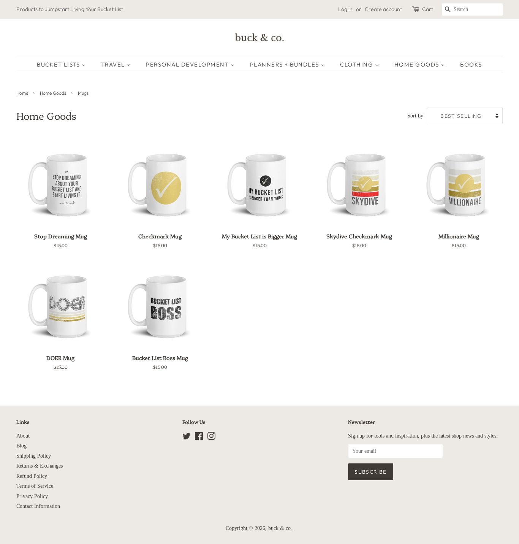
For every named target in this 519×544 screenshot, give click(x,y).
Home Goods (417, 64)
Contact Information (38, 506)
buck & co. (280, 528)
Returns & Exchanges (39, 466)
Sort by (415, 116)
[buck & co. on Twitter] (186, 438)
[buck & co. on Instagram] (211, 438)
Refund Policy (31, 476)
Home (22, 93)
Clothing (357, 64)
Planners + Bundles (285, 64)
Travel (114, 64)
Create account (383, 9)
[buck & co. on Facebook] (199, 438)
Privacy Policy (32, 496)
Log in (345, 9)
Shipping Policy (33, 456)
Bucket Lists (59, 64)
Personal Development (188, 64)
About (23, 436)
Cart (427, 9)
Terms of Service (34, 486)
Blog (21, 446)
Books (471, 64)
